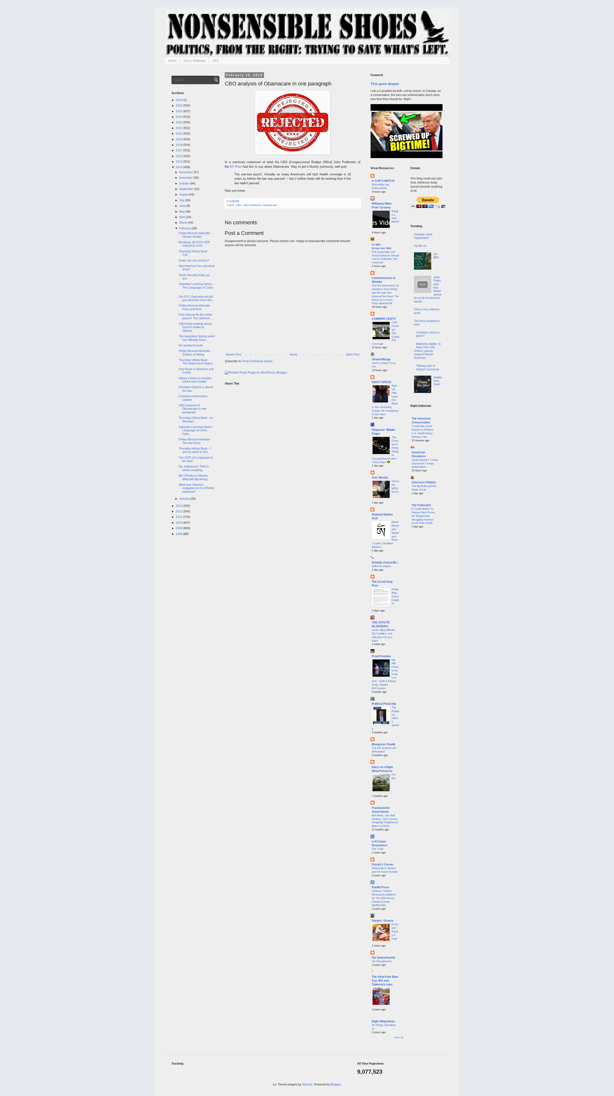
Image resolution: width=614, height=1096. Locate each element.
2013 (179, 506)
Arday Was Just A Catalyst (395, 596)
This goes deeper (385, 84)
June (182, 205)
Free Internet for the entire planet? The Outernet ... (196, 316)
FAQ (216, 61)
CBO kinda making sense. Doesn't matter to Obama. (196, 327)
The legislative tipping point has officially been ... (196, 338)
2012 (179, 511)
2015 (179, 161)
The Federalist (421, 505)
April (182, 217)
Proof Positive (381, 656)
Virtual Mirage (381, 359)
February (185, 228)
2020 (179, 133)
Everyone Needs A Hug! (395, 931)
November (186, 177)
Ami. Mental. (380, 477)
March (183, 222)
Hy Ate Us (420, 246)
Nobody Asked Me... (385, 562)
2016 (179, 156)
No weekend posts (191, 345)
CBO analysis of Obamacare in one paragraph (193, 409)
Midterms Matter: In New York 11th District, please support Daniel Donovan (427, 351)
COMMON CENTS (384, 318)
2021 (179, 128)
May (182, 211)
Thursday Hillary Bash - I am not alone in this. (195, 450)
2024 (179, 111)
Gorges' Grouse (382, 920)
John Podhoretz (252, 205)
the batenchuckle (383, 957)
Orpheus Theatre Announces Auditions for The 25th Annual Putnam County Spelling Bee (384, 897)
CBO (239, 205)
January (184, 498)
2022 (179, 122)
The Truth (377, 848)
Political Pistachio (384, 703)
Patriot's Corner (383, 864)
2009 (179, 528)
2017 (179, 150)
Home (172, 61)
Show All (398, 1037)
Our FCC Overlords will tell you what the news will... (196, 298)
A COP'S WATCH (383, 181)
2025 (179, 105)
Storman (307, 1084)
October (184, 183)
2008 (179, 534)
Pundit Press (380, 887)
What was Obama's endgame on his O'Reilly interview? (196, 488)
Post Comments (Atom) (257, 361)
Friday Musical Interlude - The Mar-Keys (195, 441)
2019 (179, 139)
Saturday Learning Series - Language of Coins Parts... (196, 430)
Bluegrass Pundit (383, 744)
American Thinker (424, 482)
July (182, 200)
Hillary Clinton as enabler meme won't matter (195, 380)
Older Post (352, 354)
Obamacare (270, 205)
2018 (179, 145)
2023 (179, 116)
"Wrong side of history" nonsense (427, 367)
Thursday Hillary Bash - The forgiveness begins (196, 361)
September (186, 189)
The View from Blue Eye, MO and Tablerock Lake (385, 980)
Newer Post (233, 354)
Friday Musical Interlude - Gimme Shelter (195, 234)
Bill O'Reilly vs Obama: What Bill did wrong (193, 477)
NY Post (236, 166)
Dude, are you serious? (194, 260)
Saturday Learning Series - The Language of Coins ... (196, 287)
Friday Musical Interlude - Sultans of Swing (195, 352)
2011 (179, 517)
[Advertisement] (426, 609)
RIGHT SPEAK (381, 382)
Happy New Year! (437, 381)
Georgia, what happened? (423, 236)
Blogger (336, 1084)
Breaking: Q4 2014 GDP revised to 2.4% (194, 244)
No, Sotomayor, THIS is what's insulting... (194, 468)
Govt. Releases (194, 61)
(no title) (436, 255)
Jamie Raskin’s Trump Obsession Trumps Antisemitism (425, 463)
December (186, 172)
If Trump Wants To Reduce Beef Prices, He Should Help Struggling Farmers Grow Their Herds (424, 515)
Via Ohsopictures (382, 961)
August (184, 194)
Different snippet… (382, 566)
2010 (179, 522)
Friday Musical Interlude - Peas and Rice (195, 307)
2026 (179, 100)
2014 (179, 167)
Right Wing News (383, 1021)
